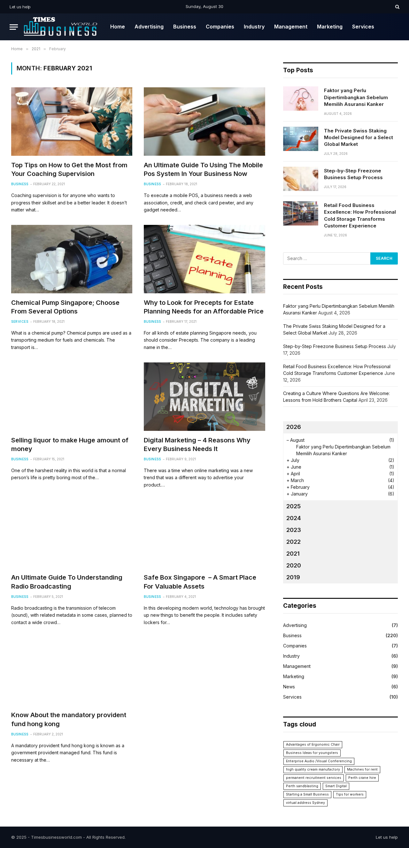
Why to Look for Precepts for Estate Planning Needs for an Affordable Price (204, 307)
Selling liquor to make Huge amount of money (69, 444)
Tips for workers (350, 794)
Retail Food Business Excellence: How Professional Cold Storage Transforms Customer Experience (360, 215)
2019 (293, 577)
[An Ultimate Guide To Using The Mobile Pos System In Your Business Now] (204, 121)
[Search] (396, 6)
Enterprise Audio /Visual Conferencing (319, 761)
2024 (293, 518)
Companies (220, 26)
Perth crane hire (362, 778)
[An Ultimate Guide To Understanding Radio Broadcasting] (71, 534)
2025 (293, 506)
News (289, 686)
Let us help (20, 6)
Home (117, 26)
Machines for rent (362, 769)
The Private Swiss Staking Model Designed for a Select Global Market (358, 137)
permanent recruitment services (313, 778)
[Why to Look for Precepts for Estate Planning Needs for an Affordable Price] (204, 259)
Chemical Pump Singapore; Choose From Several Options (65, 307)
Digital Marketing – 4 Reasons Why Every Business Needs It (197, 444)
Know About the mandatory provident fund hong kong (68, 719)
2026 (293, 427)
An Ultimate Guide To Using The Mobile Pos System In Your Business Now (203, 169)
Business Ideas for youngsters (312, 753)
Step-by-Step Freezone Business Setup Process (353, 174)
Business (184, 26)
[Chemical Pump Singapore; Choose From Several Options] (71, 259)
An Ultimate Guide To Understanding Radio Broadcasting (66, 582)
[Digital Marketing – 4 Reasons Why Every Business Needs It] (204, 396)
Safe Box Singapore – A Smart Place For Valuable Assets (200, 582)
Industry (254, 26)
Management (290, 26)
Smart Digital (336, 786)
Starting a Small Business (307, 794)
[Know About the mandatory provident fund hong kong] (71, 672)
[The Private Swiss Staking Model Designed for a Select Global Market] (300, 139)
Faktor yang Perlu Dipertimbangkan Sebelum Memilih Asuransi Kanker (356, 97)
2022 (293, 541)
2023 (293, 530)
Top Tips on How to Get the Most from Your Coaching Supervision (69, 169)
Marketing (330, 26)
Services (363, 26)
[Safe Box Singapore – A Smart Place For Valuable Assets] (204, 534)
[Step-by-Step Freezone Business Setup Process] (300, 179)
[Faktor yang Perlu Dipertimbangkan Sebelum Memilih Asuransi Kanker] (300, 98)
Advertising (149, 26)
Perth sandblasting (302, 786)
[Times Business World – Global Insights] (62, 26)
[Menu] (14, 27)
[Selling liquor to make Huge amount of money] (71, 396)
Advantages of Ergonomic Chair (313, 744)
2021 (293, 553)
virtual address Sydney (305, 803)
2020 (293, 565)
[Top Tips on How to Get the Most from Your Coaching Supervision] (71, 121)
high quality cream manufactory (313, 769)
